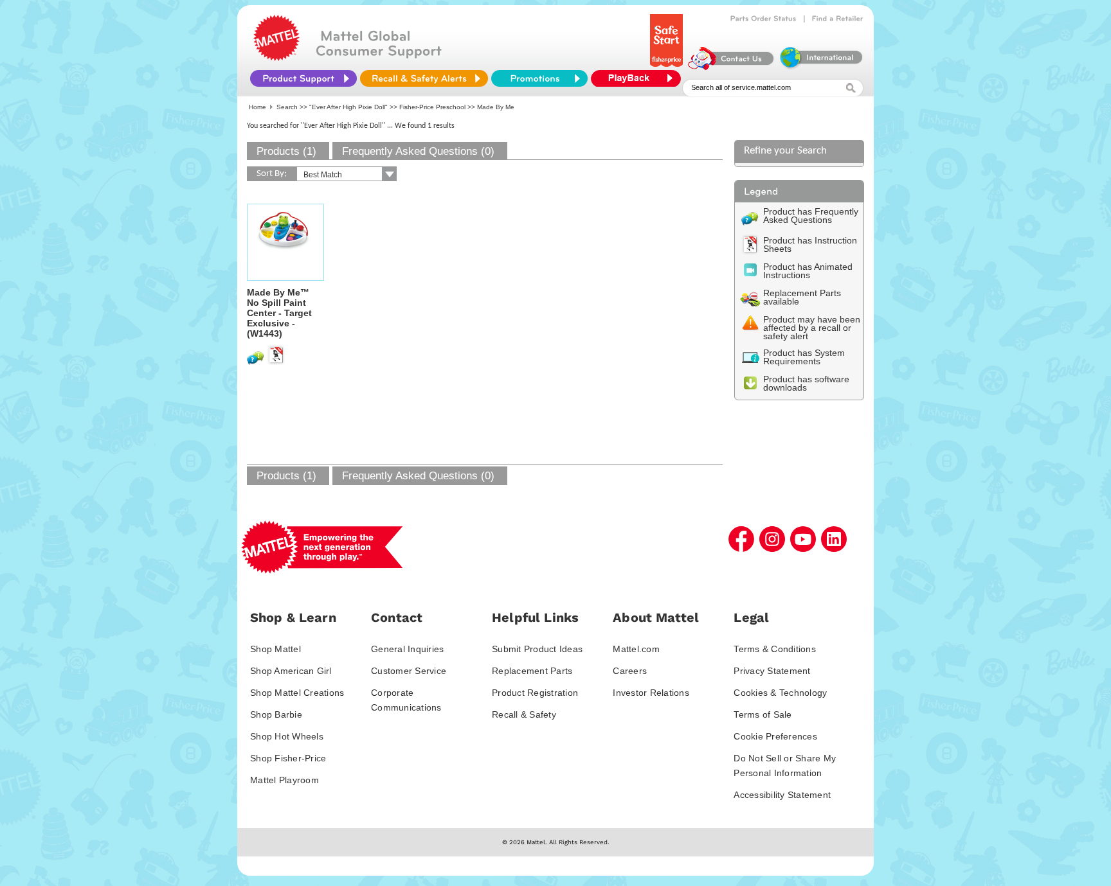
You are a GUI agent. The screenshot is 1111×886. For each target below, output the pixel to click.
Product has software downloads (806, 383)
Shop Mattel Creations (297, 692)
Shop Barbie (276, 714)
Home (257, 107)
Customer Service (408, 671)
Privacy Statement (772, 671)
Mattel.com (636, 649)
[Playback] (639, 78)
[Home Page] (276, 58)
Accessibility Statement (782, 795)
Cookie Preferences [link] (775, 736)
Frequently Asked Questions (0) (418, 151)
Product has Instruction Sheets (810, 244)
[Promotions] (539, 78)
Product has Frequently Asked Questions (810, 215)
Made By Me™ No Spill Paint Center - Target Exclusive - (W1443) (279, 313)
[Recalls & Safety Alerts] (424, 78)
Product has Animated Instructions (808, 270)
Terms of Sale (762, 714)
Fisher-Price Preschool (432, 107)
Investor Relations (651, 692)
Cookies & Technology (780, 692)
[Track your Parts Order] (763, 18)
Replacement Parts (532, 671)
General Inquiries (407, 649)
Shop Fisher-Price (288, 758)
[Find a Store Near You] (837, 18)
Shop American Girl (291, 671)
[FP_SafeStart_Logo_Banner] (667, 67)
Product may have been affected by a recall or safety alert (811, 327)
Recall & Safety (524, 714)
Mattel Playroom (284, 780)
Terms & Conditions (775, 649)
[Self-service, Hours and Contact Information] (731, 67)
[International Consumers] (820, 67)
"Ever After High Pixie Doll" (348, 107)
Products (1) (286, 151)
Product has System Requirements (804, 357)
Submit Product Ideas (537, 649)
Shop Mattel (275, 649)
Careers (630, 671)
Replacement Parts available (802, 297)
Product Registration (535, 692)
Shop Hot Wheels (286, 736)
